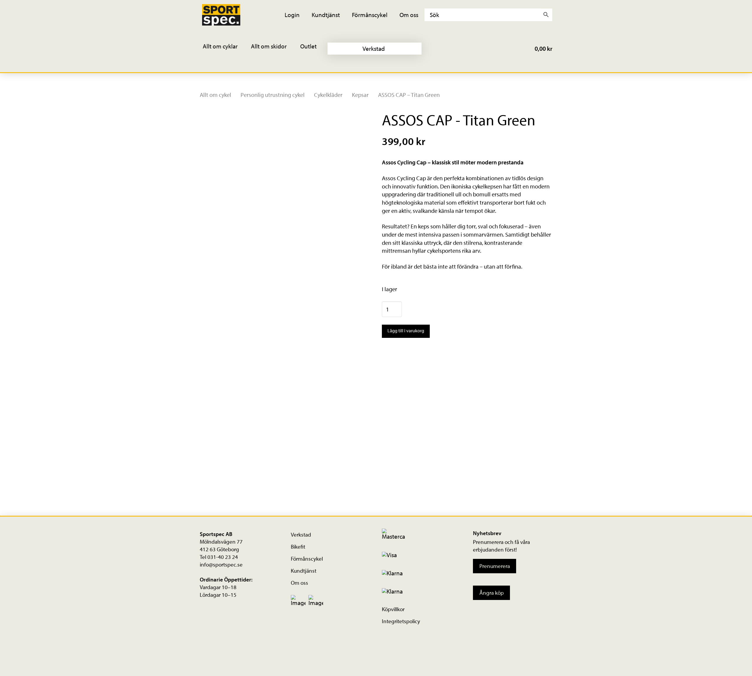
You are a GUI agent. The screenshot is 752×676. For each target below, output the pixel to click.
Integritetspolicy (401, 621)
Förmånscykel (307, 558)
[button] (224, 49)
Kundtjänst (303, 570)
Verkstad (301, 534)
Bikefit (298, 546)
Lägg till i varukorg (405, 330)
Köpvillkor (393, 609)
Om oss (299, 582)
